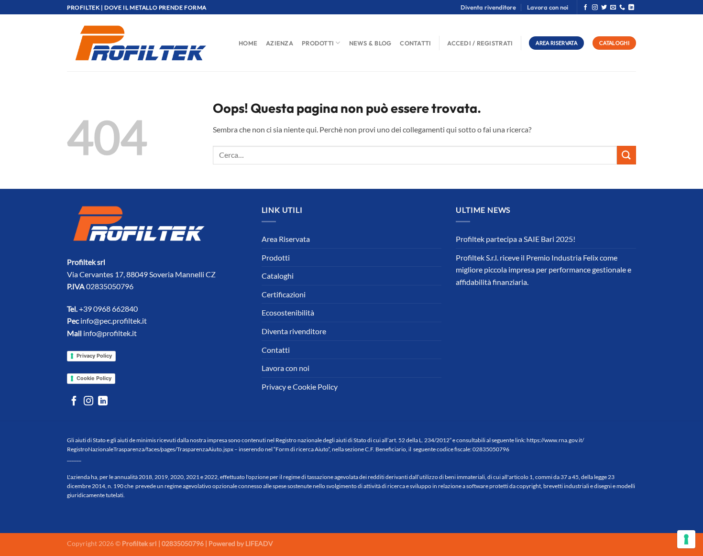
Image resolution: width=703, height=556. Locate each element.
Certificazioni (284, 294)
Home (248, 43)
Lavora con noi (547, 7)
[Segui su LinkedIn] (631, 7)
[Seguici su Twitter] (604, 7)
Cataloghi (278, 275)
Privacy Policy (94, 355)
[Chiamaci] (622, 7)
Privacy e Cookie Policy (300, 386)
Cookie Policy (94, 378)
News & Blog (370, 43)
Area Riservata (286, 238)
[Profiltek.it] (140, 43)
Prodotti (318, 43)
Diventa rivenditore (488, 7)
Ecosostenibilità (288, 312)
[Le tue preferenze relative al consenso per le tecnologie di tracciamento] (686, 539)
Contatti (415, 43)
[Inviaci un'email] (613, 7)
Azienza (279, 43)
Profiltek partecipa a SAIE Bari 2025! (515, 238)
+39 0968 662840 (108, 308)
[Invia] (626, 155)
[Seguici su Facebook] (585, 7)
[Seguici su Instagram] (595, 7)
